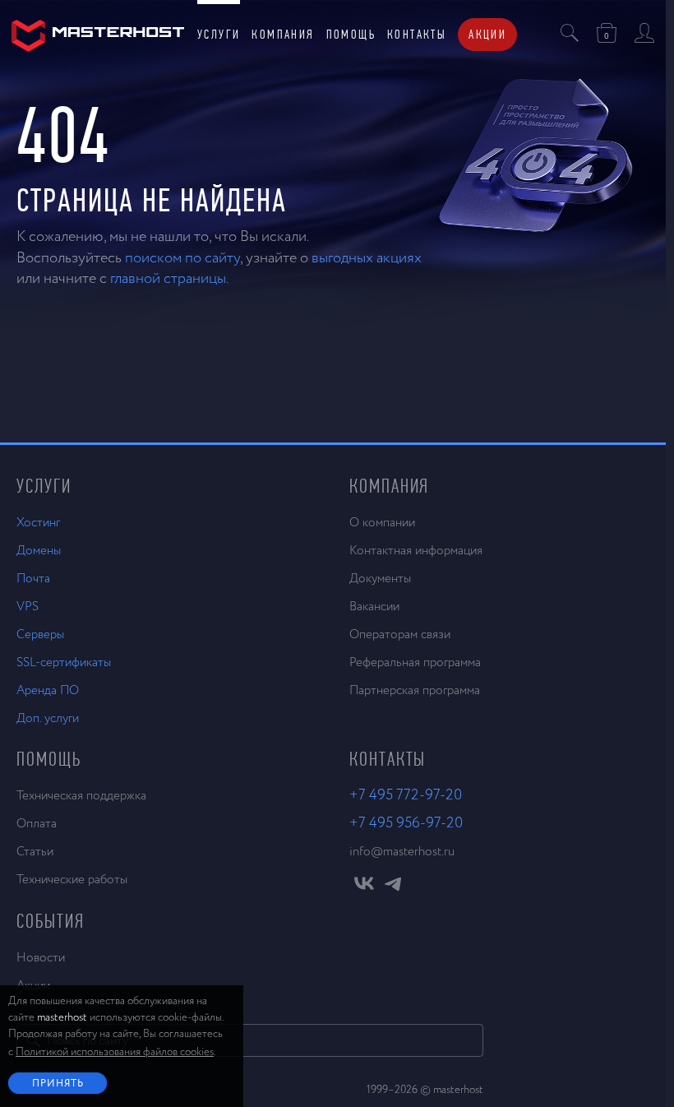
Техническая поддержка (81, 796)
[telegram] (392, 887)
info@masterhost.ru (402, 851)
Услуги (218, 34)
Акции (487, 34)
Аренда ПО (47, 690)
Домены (38, 550)
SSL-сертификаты (63, 662)
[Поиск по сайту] (570, 34)
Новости (40, 958)
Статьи (34, 851)
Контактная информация (415, 550)
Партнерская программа (414, 690)
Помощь (351, 34)
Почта (33, 578)
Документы (380, 578)
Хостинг (38, 522)
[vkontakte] (363, 887)
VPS (27, 606)
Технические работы (71, 879)
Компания (283, 34)
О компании (382, 522)
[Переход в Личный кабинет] (644, 34)
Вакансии (374, 606)
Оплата (36, 824)
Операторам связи (399, 634)
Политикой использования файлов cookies (115, 1052)
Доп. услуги (47, 718)
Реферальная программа (415, 662)
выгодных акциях (367, 258)
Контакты (416, 34)
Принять (58, 1084)
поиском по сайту (182, 258)
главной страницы (168, 278)
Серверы (40, 634)
